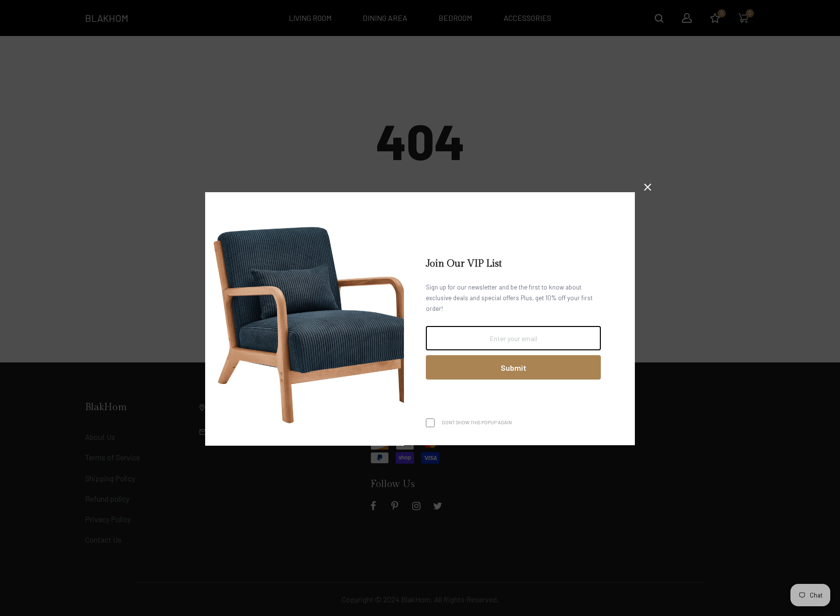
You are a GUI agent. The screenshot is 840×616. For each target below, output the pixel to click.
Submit (513, 367)
